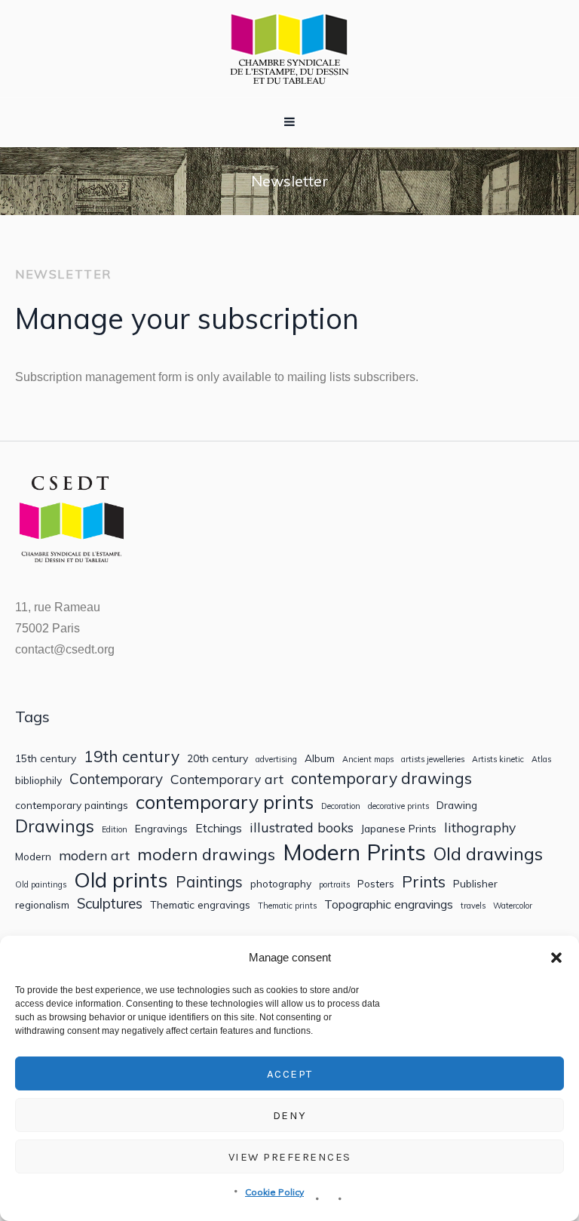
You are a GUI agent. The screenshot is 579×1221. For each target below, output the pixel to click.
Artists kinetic (498, 759)
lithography (480, 827)
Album (320, 758)
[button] (556, 957)
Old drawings (488, 853)
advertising (276, 759)
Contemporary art (226, 779)
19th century (131, 756)
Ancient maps (368, 759)
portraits (334, 885)
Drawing (457, 805)
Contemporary (116, 779)
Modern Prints (354, 852)
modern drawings (206, 854)
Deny (290, 1115)
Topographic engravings (388, 904)
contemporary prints (225, 802)
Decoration (340, 806)
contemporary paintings (71, 805)
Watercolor (512, 906)
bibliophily (38, 780)
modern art (94, 855)
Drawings (54, 826)
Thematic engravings (200, 905)
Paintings (209, 882)
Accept (290, 1074)
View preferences (289, 1157)
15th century (45, 758)
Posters (375, 884)
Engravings (161, 829)
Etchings (218, 828)
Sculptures (109, 903)
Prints (424, 881)
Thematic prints (287, 906)
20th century (217, 758)
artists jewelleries (432, 759)
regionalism (42, 905)
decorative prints (398, 806)
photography (280, 884)
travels (473, 906)
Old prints (121, 879)
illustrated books (302, 827)
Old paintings (40, 885)
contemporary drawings (381, 778)
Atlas (541, 759)
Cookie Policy (274, 1192)
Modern (33, 856)
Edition (114, 830)
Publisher (475, 884)
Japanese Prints (399, 829)
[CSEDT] (289, 48)
